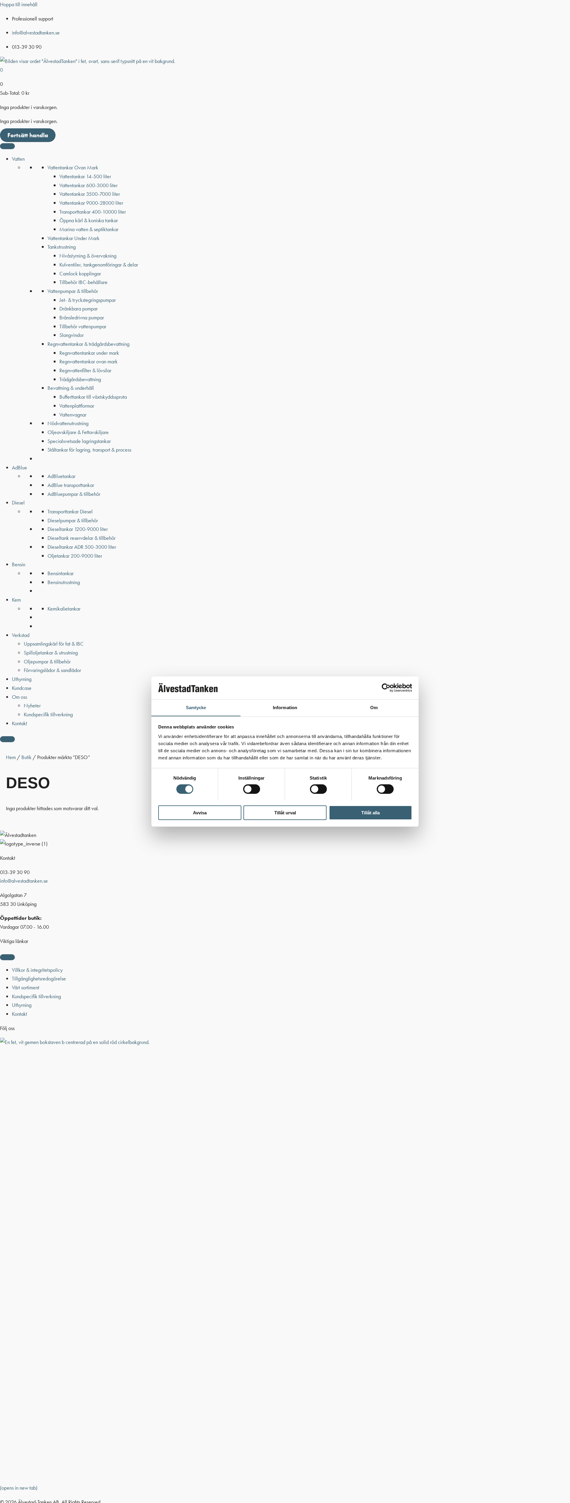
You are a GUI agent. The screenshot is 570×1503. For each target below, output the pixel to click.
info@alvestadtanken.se (36, 32)
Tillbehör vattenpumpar (82, 326)
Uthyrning (21, 679)
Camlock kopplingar (80, 273)
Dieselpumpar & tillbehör (73, 520)
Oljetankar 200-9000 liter (75, 555)
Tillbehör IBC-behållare (83, 282)
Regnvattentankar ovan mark (88, 361)
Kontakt (19, 723)
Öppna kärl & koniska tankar (88, 220)
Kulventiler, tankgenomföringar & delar (98, 264)
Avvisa (200, 812)
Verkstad (20, 635)
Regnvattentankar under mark (89, 352)
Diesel (18, 502)
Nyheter (32, 705)
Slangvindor (71, 335)
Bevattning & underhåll (71, 387)
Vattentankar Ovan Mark (73, 167)
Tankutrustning (62, 246)
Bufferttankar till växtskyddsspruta (93, 396)
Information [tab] (285, 707)
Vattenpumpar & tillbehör (73, 291)
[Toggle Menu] (7, 146)
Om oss (19, 696)
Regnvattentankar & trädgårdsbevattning (88, 343)
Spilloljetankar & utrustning (51, 652)
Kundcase (21, 688)
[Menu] (7, 957)
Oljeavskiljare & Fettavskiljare (78, 432)
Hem (11, 757)
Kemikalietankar (64, 608)
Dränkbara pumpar (78, 308)
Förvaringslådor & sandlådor (52, 670)
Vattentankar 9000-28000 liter (91, 202)
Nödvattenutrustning (68, 423)
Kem (16, 599)
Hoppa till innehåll (18, 4)
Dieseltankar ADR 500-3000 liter (82, 546)
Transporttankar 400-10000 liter (92, 211)
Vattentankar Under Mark (73, 238)
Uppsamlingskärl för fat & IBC (54, 643)
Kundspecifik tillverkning (48, 714)
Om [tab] (374, 707)
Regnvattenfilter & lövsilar (85, 370)
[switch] (251, 789)
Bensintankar (61, 573)
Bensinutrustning (64, 582)
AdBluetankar (61, 476)
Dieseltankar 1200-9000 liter (78, 529)
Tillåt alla (370, 812)
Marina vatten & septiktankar (88, 229)
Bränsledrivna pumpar (81, 317)
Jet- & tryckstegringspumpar (87, 300)
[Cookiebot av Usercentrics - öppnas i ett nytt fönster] (386, 687)
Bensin (18, 564)
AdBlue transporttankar (71, 485)
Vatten (18, 158)
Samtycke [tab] (196, 707)
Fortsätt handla (27, 135)
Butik (26, 757)
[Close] (7, 739)
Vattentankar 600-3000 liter (88, 185)
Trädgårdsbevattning (80, 379)
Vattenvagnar (72, 414)
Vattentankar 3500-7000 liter (89, 193)
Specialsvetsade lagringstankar (79, 441)
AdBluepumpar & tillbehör (74, 494)
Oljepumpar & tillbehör (47, 661)
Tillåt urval (285, 812)
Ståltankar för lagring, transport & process (89, 449)
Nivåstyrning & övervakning (87, 255)
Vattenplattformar (76, 405)
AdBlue (19, 467)
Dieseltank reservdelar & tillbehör (81, 537)
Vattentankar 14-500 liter (85, 176)
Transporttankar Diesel (70, 511)
